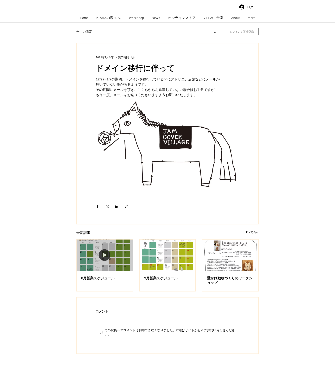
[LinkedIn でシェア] (116, 206)
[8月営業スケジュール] (105, 255)
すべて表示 (252, 232)
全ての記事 (84, 32)
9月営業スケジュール (161, 278)
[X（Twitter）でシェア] (107, 206)
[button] (215, 31)
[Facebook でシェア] (97, 206)
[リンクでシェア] (126, 206)
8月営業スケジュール (98, 278)
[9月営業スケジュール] (168, 255)
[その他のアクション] (237, 57)
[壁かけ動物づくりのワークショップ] (230, 255)
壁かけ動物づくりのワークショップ (229, 280)
